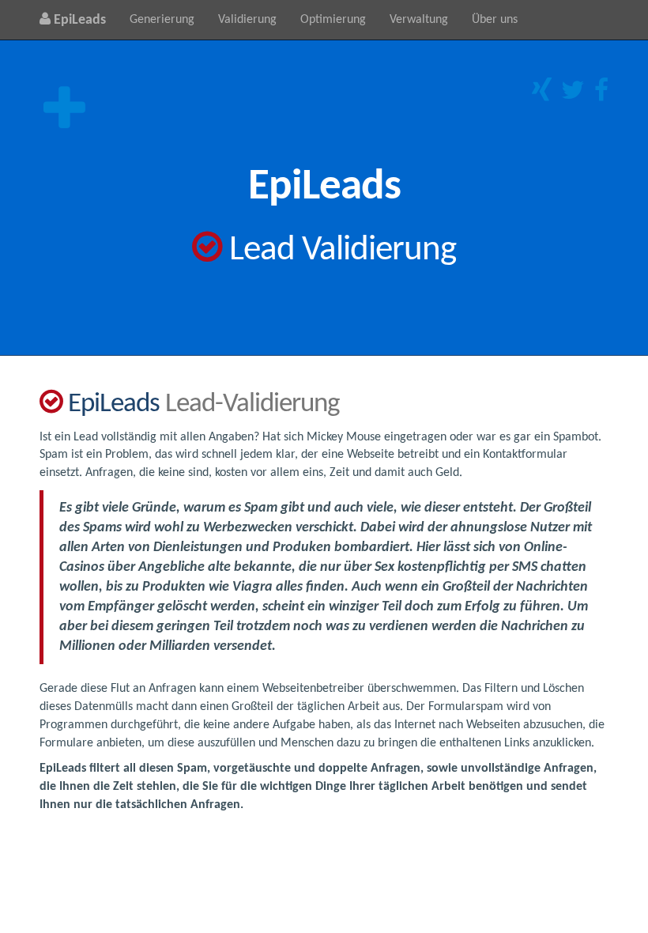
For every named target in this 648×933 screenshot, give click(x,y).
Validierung (247, 19)
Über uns (495, 19)
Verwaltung (419, 19)
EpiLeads (78, 20)
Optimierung (333, 19)
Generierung (162, 19)
